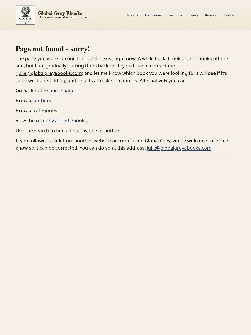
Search (228, 15)
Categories (153, 15)
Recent (132, 15)
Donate (210, 15)
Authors (175, 15)
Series (193, 15)
